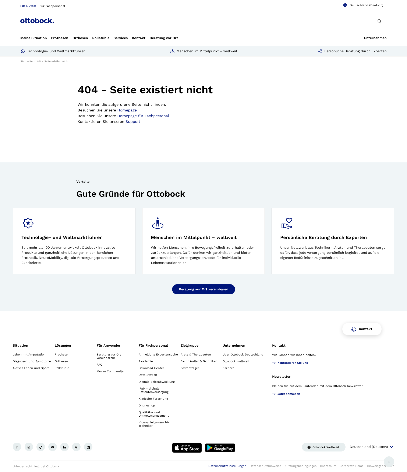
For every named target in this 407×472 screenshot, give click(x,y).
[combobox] (363, 5)
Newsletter (281, 377)
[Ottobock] (37, 21)
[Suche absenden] (379, 21)
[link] (33, 38)
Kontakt (279, 345)
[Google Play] (220, 448)
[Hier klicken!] (17, 447)
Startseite (26, 61)
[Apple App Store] (187, 448)
